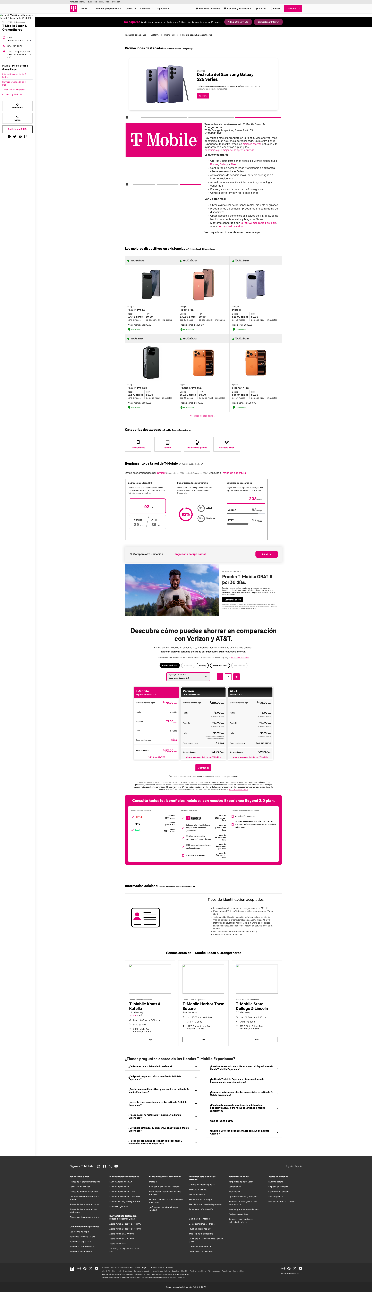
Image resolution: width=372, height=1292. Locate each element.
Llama (17, 118)
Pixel (233, 164)
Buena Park (169, 35)
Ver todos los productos (203, 416)
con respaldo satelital (230, 226)
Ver (150, 1039)
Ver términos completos (200, 87)
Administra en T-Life (238, 22)
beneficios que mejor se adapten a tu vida (229, 150)
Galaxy (224, 164)
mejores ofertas (252, 143)
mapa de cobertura (234, 472)
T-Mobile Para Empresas (13, 89)
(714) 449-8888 (194, 1021)
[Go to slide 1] (142, 118)
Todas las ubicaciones (135, 35)
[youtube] (20, 136)
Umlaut (161, 472)
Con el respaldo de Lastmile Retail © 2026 (186, 1287)
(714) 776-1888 (247, 1021)
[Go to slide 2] (189, 118)
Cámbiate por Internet (268, 22)
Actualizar (267, 554)
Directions (17, 106)
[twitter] (14, 136)
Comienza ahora (233, 599)
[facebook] (9, 136)
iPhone (214, 164)
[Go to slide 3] (236, 118)
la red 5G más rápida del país (258, 222)
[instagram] (25, 136)
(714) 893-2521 (140, 1024)
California (155, 35)
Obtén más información (200, 78)
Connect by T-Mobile (12, 94)
